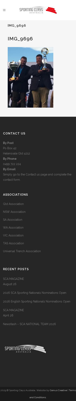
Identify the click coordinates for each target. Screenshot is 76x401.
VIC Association (13, 235)
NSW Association (14, 211)
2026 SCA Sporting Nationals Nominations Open (34, 292)
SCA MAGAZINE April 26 (13, 313)
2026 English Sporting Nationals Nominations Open (36, 301)
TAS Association (13, 243)
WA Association (13, 227)
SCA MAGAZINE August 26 (13, 281)
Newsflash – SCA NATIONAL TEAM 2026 (29, 324)
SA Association (12, 219)
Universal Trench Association (22, 251)
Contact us (33, 174)
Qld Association (13, 204)
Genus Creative (59, 390)
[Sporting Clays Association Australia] (25, 368)
